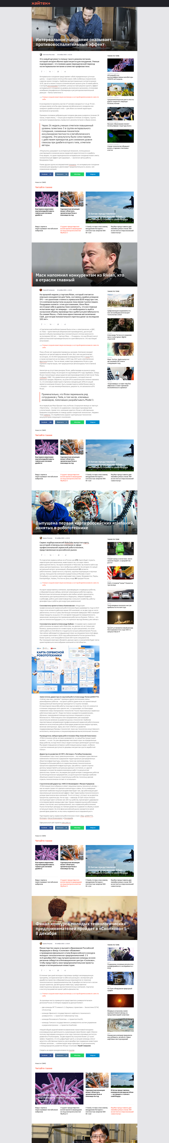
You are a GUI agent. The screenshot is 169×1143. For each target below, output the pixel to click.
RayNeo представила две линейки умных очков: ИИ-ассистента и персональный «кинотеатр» (122, 230)
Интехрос (43, 818)
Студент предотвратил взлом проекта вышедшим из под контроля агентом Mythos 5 (71, 230)
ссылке (71, 1050)
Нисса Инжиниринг (55, 818)
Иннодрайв (68, 818)
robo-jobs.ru (66, 823)
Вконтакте (62, 174)
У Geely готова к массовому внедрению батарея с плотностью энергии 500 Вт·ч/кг (97, 230)
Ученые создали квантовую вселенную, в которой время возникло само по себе (70, 98)
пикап (87, 357)
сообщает (43, 377)
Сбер (82, 816)
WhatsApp (77, 174)
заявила (47, 415)
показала (72, 164)
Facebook (46, 174)
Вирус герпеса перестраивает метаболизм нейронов (46, 229)
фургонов (43, 361)
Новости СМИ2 (40, 182)
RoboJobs (69, 542)
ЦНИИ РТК (89, 816)
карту (86, 542)
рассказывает (52, 86)
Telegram (92, 174)
